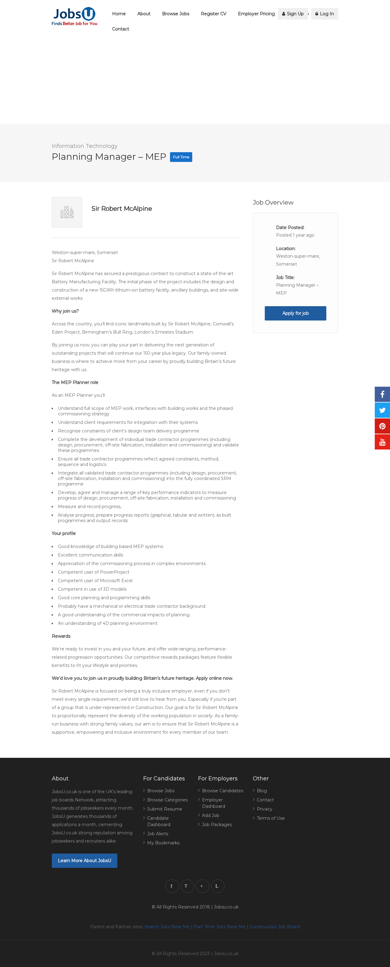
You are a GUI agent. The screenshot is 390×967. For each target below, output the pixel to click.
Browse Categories (167, 800)
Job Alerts (157, 833)
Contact (120, 29)
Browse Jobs (175, 13)
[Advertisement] (183, 81)
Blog (262, 790)
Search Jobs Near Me (167, 926)
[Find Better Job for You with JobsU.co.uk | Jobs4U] (74, 16)
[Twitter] (187, 886)
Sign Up (295, 13)
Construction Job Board (275, 926)
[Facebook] (172, 886)
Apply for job (295, 313)
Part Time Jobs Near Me (220, 926)
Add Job (210, 815)
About (144, 13)
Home (119, 13)
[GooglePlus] (202, 886)
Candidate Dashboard (158, 821)
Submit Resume (164, 809)
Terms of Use (271, 818)
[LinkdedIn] (218, 886)
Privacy (264, 809)
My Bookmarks (163, 843)
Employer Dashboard (213, 803)
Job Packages (217, 824)
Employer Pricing (256, 13)
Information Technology (85, 146)
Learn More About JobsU (84, 860)
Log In (326, 13)
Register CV (213, 13)
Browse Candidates (222, 790)
